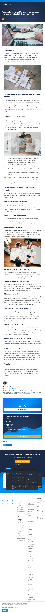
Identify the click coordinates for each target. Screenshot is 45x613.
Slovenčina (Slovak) (30, 590)
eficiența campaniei (28, 304)
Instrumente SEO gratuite (20, 536)
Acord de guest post (21, 538)
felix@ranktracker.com (40, 519)
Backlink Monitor (20, 509)
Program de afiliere (20, 527)
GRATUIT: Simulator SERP (21, 515)
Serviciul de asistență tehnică (31, 520)
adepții (31, 286)
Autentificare (31, 509)
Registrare (30, 511)
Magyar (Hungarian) (30, 573)
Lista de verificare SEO (21, 511)
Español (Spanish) (30, 532)
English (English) (31, 526)
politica (17, 606)
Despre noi (39, 502)
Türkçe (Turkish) (31, 554)
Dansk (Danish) (31, 563)
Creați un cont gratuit (22, 461)
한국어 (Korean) (31, 599)
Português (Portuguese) (31, 549)
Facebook (2, 500)
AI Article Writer (20, 513)
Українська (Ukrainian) (30, 596)
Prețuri (29, 513)
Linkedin (7, 503)
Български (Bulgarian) (30, 559)
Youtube (7, 500)
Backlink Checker (20, 507)
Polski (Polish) (31, 546)
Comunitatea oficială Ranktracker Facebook (12, 500)
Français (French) (30, 535)
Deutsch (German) (30, 528)
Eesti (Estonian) (31, 569)
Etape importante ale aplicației (31, 517)
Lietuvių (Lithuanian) (30, 580)
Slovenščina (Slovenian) (30, 593)
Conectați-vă (18, 464)
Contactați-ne (39, 500)
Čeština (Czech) (31, 561)
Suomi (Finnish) (31, 570)
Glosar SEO (19, 531)
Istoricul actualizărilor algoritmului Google (21, 541)
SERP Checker (19, 503)
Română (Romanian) (30, 586)
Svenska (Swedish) (30, 552)
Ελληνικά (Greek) (30, 566)
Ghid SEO (19, 533)
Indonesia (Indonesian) (30, 577)
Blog (17, 529)
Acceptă (5, 610)
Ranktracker (6, 4)
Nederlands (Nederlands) (31, 543)
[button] (42, 4)
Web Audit (19, 505)
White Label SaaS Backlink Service (20, 523)
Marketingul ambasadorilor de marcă (13, 100)
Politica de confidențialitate (31, 504)
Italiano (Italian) (31, 537)
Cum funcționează (20, 525)
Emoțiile (10, 177)
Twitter (2, 503)
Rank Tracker (19, 499)
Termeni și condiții (30, 500)
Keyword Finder (20, 501)
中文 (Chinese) (31, 556)
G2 (12, 503)
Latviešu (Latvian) (30, 583)
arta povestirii (27, 57)
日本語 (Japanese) (30, 540)
